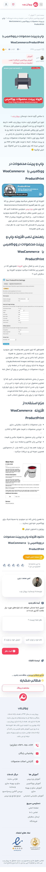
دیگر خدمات (12, 774)
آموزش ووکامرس (33, 783)
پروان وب (16, 116)
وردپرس (29, 209)
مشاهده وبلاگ (23, 688)
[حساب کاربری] (6, 4)
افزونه (20, 266)
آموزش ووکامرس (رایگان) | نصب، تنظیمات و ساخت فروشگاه (25, 18)
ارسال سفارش (33, 816)
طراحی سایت (12, 779)
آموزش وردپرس (33, 779)
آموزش (32, 15)
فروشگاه (33, 821)
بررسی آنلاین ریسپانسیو (12, 791)
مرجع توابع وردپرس (12, 795)
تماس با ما (33, 812)
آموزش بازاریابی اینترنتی (33, 795)
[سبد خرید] (13, 4)
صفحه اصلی (40, 15)
